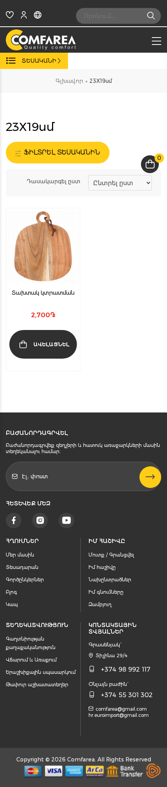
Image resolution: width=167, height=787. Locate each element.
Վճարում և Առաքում (31, 660)
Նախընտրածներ (110, 580)
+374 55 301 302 (127, 695)
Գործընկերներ (25, 580)
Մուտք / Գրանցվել (111, 555)
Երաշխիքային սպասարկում (41, 672)
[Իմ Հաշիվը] (24, 16)
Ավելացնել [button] (51, 344)
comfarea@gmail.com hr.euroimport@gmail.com (119, 712)
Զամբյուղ (100, 604)
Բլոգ (11, 592)
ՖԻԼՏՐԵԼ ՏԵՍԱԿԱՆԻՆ (61, 152)
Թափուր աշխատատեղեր (37, 684)
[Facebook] (13, 520)
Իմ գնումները (106, 592)
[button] (52, 364)
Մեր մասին (20, 555)
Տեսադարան (22, 567)
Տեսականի (39, 60)
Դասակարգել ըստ (53, 181)
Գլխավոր (69, 80)
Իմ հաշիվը (102, 567)
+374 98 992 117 (125, 669)
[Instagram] (40, 520)
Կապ (12, 604)
